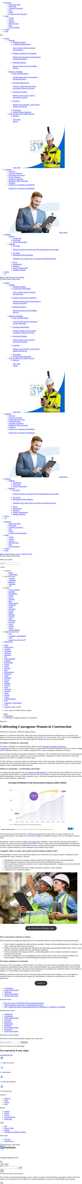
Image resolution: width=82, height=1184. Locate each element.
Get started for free (6, 1055)
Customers (7, 169)
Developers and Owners (17, 175)
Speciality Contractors (16, 179)
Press (10, 25)
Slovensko (12, 620)
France (11, 597)
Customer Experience (16, 8)
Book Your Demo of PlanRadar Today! (41, 928)
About (6, 16)
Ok (2, 1183)
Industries (7, 234)
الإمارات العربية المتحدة (17, 640)
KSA (10, 634)
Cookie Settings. (69, 1179)
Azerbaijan (12, 580)
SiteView (17, 141)
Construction (17, 238)
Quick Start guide (14, 4)
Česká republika (14, 590)
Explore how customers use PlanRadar (38, 208)
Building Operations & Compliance (27, 56)
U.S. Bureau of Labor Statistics (35, 772)
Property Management (20, 268)
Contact (11, 18)
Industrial (16, 266)
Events (11, 12)
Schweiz (11, 617)
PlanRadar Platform (19, 42)
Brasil (10, 573)
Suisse (11, 624)
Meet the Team (14, 24)
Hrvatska (12, 599)
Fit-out (15, 262)
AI (5, 274)
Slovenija (12, 622)
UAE (10, 638)
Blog (10, 10)
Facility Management (20, 242)
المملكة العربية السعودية (17, 636)
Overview (12, 171)
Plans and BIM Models (25, 76)
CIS (10, 586)
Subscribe (24, 1042)
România (12, 615)
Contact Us (41, 983)
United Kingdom (14, 630)
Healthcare (8, 1022)
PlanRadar (7, 992)
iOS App (7, 1139)
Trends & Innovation (11, 996)
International (8, 642)
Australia (12, 578)
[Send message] (20, 1168)
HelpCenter (12, 6)
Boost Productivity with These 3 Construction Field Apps (23, 1005)
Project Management (11, 994)
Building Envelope (19, 270)
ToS (5, 1126)
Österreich (12, 609)
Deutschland (13, 594)
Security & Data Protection (18, 14)
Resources (7, 3)
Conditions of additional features (15, 1132)
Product (7, 38)
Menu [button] (22, 277)
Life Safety (16, 253)
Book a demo (4, 277)
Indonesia (12, 582)
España (11, 595)
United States (13, 574)
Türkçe (11, 628)
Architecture (8, 1014)
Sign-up (12, 277)
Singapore (12, 584)
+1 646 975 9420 (26, 554)
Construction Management (24, 47)
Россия (11, 611)
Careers (11, 20)
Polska (11, 613)
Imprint (6, 1130)
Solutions (12, 40)
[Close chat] (6, 1164)
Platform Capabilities (16, 72)
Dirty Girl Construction (32, 842)
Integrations (17, 110)
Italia (10, 601)
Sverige (11, 626)
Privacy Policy (9, 1128)
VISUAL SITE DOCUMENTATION (21, 114)
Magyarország (13, 603)
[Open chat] (2, 1171)
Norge (11, 607)
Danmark (12, 592)
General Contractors (15, 173)
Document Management (24, 85)
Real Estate (16, 240)
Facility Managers (15, 177)
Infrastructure (17, 264)
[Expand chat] (2, 1164)
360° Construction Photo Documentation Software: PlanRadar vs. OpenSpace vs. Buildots (34, 1007)
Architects (12, 183)
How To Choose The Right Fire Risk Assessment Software (24, 1003)
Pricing (6, 272)
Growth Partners (14, 27)
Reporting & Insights (24, 94)
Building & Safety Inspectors (18, 181)
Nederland (12, 605)
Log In (17, 277)
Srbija (10, 618)
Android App (8, 1141)
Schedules (26, 103)
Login (6, 31)
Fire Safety (8, 1020)
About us (12, 22)
